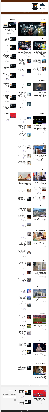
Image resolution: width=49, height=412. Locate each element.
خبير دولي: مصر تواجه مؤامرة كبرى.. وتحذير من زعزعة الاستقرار (6, 38)
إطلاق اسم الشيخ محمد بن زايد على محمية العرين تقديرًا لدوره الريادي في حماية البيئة (37, 197)
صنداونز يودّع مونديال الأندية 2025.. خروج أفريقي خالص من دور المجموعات (9, 31)
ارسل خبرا (26, 385)
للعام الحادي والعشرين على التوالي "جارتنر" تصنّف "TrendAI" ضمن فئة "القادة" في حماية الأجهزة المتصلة (39, 94)
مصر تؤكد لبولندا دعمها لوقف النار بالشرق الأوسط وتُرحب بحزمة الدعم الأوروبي (6, 76)
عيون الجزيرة (12, 12)
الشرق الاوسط (36, 12)
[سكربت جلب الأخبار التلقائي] (23, 411)
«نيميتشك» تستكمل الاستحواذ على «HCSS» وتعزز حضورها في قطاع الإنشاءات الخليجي (37, 61)
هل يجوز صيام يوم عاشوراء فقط (23, 351)
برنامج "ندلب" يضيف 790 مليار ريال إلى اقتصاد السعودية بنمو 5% (22, 290)
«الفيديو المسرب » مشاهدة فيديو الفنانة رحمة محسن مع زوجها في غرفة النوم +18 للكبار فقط (6, 116)
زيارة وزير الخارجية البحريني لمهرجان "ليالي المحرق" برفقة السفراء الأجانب (22, 190)
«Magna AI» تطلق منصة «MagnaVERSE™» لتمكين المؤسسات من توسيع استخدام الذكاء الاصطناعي (22, 72)
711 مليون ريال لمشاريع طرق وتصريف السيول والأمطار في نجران (22, 297)
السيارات (43, 361)
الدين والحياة (17, 12)
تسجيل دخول (43, 0)
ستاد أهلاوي (18, 385)
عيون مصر (13, 385)
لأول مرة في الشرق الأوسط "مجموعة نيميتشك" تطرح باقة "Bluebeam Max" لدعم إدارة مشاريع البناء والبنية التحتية (40, 53)
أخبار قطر (43, 143)
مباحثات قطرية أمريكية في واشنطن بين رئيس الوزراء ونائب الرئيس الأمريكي (22, 264)
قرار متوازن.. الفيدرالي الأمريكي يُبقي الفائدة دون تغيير (39, 299)
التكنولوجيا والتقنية (41, 364)
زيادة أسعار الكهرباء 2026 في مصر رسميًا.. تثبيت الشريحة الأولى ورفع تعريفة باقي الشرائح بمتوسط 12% (22, 243)
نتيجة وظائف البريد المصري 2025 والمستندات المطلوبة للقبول (6, 97)
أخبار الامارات (42, 23)
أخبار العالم (43, 260)
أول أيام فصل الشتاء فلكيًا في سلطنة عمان (22, 223)
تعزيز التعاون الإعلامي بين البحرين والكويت (40, 182)
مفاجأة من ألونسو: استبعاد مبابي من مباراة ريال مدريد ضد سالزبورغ (6, 47)
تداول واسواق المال (26, 12)
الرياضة (21, 12)
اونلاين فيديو (9, 385)
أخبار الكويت (43, 113)
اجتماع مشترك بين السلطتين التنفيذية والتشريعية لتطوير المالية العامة (25, 183)
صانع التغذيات (31, 385)
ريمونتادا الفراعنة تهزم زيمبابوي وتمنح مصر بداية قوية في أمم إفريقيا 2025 (22, 317)
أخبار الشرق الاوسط (6, 79)
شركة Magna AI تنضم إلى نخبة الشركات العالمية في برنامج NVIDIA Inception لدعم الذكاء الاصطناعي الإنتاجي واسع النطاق (40, 128)
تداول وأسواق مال (41, 287)
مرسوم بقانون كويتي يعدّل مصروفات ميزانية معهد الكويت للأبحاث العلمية (22, 135)
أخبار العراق (7, 91)
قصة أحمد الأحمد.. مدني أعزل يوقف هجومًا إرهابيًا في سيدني (22, 279)
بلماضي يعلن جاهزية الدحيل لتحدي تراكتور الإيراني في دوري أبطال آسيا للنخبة (22, 333)
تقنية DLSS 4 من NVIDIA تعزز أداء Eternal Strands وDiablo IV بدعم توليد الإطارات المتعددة (22, 368)
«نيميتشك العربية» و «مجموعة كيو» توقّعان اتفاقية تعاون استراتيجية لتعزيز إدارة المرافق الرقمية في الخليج (22, 105)
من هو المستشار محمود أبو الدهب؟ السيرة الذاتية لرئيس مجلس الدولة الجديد (22, 252)
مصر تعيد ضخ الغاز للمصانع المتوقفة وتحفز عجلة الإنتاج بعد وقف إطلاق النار (6, 56)
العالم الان (31, 12)
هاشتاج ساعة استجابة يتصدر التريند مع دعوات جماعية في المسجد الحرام (22, 344)
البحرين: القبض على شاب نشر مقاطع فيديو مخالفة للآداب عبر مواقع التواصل (22, 198)
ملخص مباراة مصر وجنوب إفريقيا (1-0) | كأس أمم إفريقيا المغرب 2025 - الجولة (39, 326)
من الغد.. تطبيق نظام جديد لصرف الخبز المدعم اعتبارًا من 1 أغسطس (39, 243)
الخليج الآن (41, 12)
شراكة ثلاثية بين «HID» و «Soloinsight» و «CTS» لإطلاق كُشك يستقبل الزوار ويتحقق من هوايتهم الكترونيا (39, 274)
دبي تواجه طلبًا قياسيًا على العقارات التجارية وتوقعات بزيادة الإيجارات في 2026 (22, 305)
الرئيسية (44, 12)
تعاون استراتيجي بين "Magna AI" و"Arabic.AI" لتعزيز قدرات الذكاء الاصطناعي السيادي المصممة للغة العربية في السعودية (22, 62)
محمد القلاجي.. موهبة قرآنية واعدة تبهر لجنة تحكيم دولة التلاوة (40, 354)
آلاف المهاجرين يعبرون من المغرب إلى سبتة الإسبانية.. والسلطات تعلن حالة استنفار (22, 234)
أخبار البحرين (43, 170)
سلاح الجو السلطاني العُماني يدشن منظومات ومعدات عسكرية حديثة (22, 209)
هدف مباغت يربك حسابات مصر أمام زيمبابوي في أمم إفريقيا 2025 (22, 325)
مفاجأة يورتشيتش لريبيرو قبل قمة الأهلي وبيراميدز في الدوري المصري (6, 106)
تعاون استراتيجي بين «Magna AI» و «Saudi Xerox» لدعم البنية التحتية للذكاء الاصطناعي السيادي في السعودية (24, 53)
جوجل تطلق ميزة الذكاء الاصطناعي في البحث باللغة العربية (40, 377)
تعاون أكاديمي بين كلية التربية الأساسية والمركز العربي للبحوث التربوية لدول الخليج (22, 127)
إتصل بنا (35, 385)
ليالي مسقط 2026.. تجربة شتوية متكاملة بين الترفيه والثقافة (22, 216)
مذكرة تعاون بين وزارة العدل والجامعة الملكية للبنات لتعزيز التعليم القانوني (37, 189)
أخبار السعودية (42, 39)
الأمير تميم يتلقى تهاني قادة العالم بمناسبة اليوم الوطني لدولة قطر (22, 162)
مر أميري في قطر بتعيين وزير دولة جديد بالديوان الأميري (22, 155)
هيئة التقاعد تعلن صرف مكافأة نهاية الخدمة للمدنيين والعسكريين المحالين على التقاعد (21, 402)
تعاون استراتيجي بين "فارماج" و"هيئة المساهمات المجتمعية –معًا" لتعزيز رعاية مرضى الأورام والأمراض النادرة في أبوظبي (33, 28)
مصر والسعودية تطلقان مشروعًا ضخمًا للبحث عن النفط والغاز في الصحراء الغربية (6, 66)
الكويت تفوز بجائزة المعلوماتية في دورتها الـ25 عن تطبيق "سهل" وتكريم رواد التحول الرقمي (22, 118)
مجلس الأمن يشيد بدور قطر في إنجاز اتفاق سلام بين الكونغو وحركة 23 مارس (22, 147)
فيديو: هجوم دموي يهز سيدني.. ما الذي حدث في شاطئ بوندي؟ (22, 272)
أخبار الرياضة (7, 50)
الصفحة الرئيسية (39, 385)
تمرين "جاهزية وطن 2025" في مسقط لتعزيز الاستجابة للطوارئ (39, 218)
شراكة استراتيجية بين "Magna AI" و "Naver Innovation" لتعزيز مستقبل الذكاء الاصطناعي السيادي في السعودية (37, 70)
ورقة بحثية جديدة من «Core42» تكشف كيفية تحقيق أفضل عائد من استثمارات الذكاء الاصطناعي (22, 85)
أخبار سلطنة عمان (41, 206)
